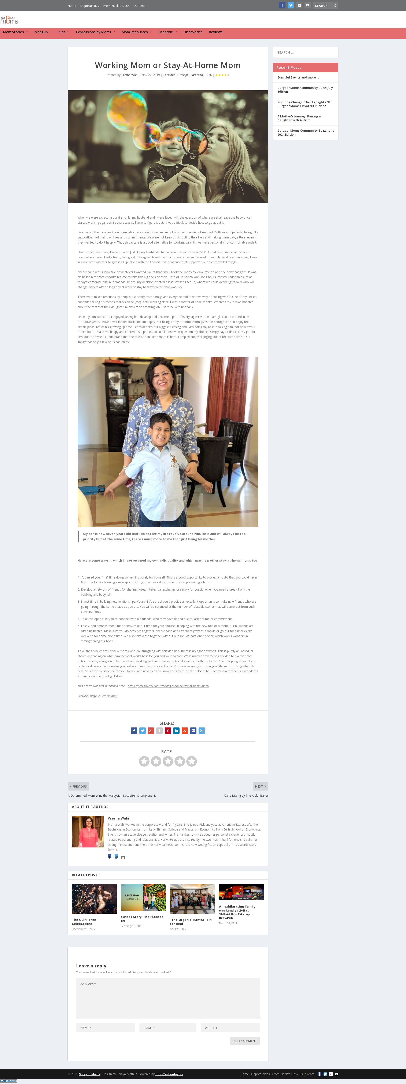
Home (72, 6)
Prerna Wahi (129, 75)
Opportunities (89, 6)
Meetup (41, 32)
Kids (62, 32)
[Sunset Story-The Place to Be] (143, 897)
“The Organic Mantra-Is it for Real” (191, 922)
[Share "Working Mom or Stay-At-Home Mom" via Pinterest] (168, 730)
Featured (169, 75)
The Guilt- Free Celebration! (84, 922)
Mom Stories (13, 32)
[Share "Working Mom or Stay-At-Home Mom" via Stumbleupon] (185, 730)
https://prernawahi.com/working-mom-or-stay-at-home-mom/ (168, 686)
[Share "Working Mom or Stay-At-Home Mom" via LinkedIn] (176, 730)
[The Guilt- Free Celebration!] (94, 899)
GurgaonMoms (89, 1074)
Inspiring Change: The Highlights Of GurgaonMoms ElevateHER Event (304, 104)
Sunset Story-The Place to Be (142, 919)
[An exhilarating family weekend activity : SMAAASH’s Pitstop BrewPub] (241, 892)
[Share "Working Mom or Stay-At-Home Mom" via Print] (202, 730)
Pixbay (113, 696)
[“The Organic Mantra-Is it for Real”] (192, 899)
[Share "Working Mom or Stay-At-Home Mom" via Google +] (151, 730)
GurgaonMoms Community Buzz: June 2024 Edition (305, 132)
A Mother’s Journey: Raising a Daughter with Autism (299, 118)
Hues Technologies (169, 1074)
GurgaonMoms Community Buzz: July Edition (305, 90)
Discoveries (193, 32)
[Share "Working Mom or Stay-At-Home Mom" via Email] (193, 730)
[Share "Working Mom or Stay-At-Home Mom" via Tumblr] (159, 730)
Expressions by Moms (93, 32)
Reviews (215, 32)
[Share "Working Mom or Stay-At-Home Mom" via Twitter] (142, 730)
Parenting (196, 75)
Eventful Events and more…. (298, 77)
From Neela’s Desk (116, 6)
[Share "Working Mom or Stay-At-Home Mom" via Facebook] (134, 730)
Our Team (140, 6)
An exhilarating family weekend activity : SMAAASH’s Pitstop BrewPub (237, 912)
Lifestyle (166, 32)
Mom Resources (135, 32)
